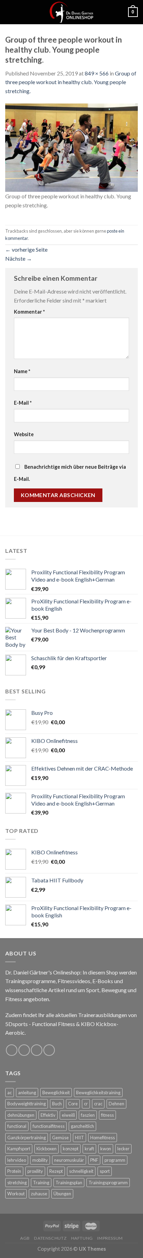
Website (24, 434)
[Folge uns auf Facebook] (11, 1050)
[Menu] (9, 11)
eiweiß (68, 1115)
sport (105, 1171)
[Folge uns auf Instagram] (24, 1050)
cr (86, 1103)
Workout (16, 1193)
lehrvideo (16, 1160)
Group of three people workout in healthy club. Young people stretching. (70, 82)
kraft (89, 1148)
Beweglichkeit (56, 1092)
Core (73, 1103)
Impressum (110, 1238)
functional (16, 1126)
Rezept (56, 1171)
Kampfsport (18, 1148)
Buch (57, 1103)
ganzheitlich (82, 1126)
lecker (123, 1148)
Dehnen (116, 1103)
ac (9, 1092)
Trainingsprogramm (108, 1182)
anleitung (27, 1092)
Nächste (18, 258)
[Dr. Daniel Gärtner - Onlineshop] (71, 12)
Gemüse (60, 1137)
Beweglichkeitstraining (98, 1092)
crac (98, 1103)
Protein (14, 1171)
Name (22, 371)
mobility (40, 1160)
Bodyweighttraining (26, 1103)
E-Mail (23, 403)
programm (114, 1160)
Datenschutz (50, 1238)
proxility (35, 1171)
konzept (70, 1148)
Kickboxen (46, 1148)
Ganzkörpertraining (26, 1137)
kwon (105, 1148)
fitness (107, 1115)
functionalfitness (49, 1126)
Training (41, 1182)
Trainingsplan (69, 1182)
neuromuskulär (69, 1160)
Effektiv (48, 1115)
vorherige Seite (26, 249)
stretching (17, 1182)
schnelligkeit (81, 1171)
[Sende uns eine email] (36, 1050)
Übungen (62, 1193)
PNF (94, 1160)
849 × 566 (97, 73)
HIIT (79, 1137)
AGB (25, 1238)
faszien (88, 1115)
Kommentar (29, 312)
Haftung (82, 1238)
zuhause (39, 1193)
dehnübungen (20, 1115)
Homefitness (102, 1137)
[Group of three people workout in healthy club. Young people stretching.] (71, 147)
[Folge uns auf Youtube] (49, 1050)
